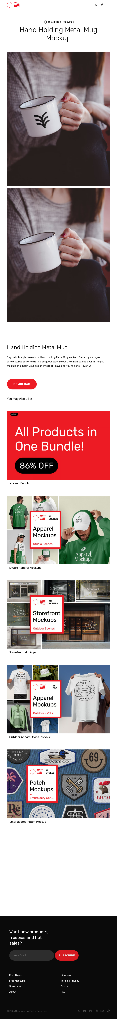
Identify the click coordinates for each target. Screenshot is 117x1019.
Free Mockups (17, 980)
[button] (108, 4)
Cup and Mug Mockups (59, 22)
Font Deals (15, 975)
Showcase (15, 986)
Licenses (66, 975)
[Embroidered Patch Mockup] (58, 783)
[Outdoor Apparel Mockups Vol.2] (58, 699)
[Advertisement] (49, 332)
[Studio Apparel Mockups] (58, 530)
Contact (65, 986)
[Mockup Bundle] (58, 445)
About (12, 991)
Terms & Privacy (70, 980)
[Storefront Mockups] (58, 614)
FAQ (63, 991)
